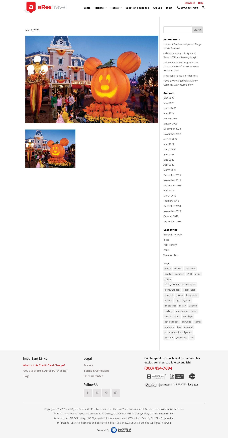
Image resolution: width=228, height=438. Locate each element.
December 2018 (172, 206)
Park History (170, 244)
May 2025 (168, 103)
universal (188, 327)
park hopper (182, 311)
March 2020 (169, 169)
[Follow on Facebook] (88, 393)
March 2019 (169, 195)
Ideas (166, 239)
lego (177, 300)
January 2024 (170, 118)
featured (169, 295)
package (169, 311)
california (179, 274)
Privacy (88, 365)
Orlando (193, 305)
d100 (189, 274)
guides (179, 295)
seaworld (186, 321)
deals (197, 274)
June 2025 (168, 97)
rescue (168, 316)
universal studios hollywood (178, 332)
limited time (170, 305)
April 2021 (168, 154)
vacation (169, 337)
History (168, 300)
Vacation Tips (170, 255)
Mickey (182, 305)
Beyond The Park (172, 234)
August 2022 (170, 139)
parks (194, 311)
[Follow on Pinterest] (106, 393)
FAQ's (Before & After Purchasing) (45, 370)
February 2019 (171, 200)
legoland (187, 300)
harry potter (192, 295)
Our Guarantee (93, 376)
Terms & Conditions (96, 370)
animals (178, 268)
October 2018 (170, 216)
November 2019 (172, 180)
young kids (181, 337)
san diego (188, 316)
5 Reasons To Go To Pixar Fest (180, 75)
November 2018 (172, 211)
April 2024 (168, 113)
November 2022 (172, 134)
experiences (189, 289)
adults (168, 268)
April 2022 (168, 144)
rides (177, 316)
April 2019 (168, 190)
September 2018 (172, 221)
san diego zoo (172, 321)
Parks (166, 250)
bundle (168, 274)
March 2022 (169, 149)
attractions (190, 268)
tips (179, 327)
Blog (26, 376)
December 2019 (172, 175)
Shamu (197, 321)
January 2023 (170, 123)
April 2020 (168, 164)
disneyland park (172, 289)
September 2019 (172, 185)
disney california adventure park (180, 284)
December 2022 (172, 128)
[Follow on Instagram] (116, 393)
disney (168, 279)
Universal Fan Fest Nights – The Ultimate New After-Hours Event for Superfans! (181, 66)
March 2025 (169, 108)
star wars (169, 327)
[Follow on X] (97, 393)
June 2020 (168, 159)
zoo (192, 337)
